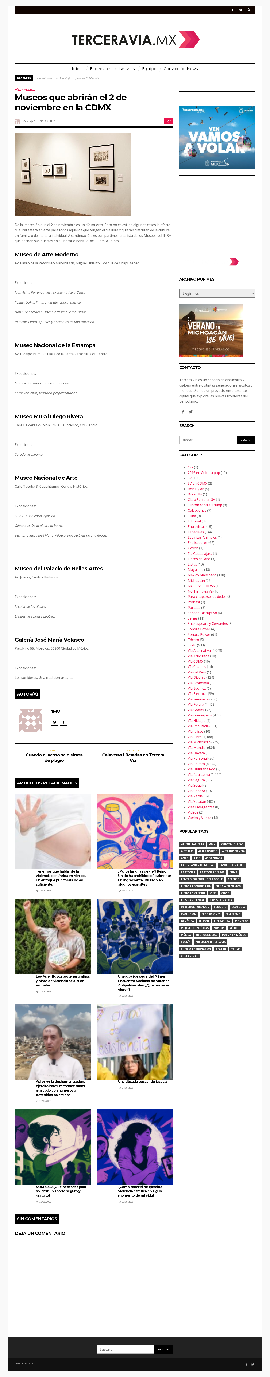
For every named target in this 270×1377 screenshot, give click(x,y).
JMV (24, 121)
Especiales (196, 532)
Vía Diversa (196, 677)
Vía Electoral (197, 693)
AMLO (185, 858)
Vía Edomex (197, 688)
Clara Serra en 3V (201, 499)
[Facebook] (233, 10)
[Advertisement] (217, 219)
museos (219, 928)
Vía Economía (198, 683)
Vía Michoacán (199, 742)
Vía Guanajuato (200, 715)
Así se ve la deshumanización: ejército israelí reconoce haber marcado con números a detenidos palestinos (60, 1088)
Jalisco (204, 921)
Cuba (192, 516)
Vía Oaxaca (196, 753)
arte (197, 858)
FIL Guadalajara (200, 553)
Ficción (193, 548)
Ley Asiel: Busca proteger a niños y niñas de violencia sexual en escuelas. (63, 980)
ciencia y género (193, 893)
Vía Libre (195, 737)
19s (190, 467)
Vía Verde (195, 796)
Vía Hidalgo (197, 720)
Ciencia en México (228, 886)
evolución (188, 914)
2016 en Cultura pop (204, 472)
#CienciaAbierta (192, 844)
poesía (185, 942)
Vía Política (196, 763)
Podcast (194, 602)
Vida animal (189, 956)
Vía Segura (196, 780)
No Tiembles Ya (200, 591)
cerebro (234, 879)
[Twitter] (240, 10)
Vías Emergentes (201, 807)
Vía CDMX (195, 661)
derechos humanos (195, 907)
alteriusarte (207, 851)
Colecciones (197, 510)
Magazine (195, 569)
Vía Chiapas (197, 666)
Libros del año (199, 559)
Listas (192, 564)
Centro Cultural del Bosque (202, 879)
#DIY (212, 844)
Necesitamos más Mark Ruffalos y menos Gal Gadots (68, 78)
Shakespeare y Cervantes (208, 623)
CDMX (233, 872)
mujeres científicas (195, 928)
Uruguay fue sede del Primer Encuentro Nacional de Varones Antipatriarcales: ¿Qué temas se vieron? (143, 983)
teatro (221, 949)
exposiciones (210, 914)
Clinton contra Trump (205, 505)
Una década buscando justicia (142, 1082)
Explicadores (198, 542)
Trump (235, 949)
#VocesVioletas (231, 844)
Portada (194, 607)
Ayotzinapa (213, 858)
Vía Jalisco (195, 731)
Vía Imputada (198, 726)
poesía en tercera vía (210, 942)
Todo (192, 645)
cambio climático (232, 865)
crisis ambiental (193, 900)
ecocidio (220, 907)
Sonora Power (199, 629)
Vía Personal (198, 758)
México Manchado (202, 575)
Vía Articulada (198, 656)
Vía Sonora (196, 790)
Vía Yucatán (197, 801)
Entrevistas (196, 526)
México (235, 928)
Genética (187, 921)
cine (213, 893)
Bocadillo (195, 494)
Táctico (193, 639)
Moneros (241, 921)
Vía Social (195, 785)
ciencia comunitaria (196, 886)
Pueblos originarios (196, 949)
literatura (222, 921)
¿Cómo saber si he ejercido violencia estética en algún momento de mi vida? (140, 1191)
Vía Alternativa (25, 90)
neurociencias (206, 935)
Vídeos (193, 812)
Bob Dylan (196, 489)
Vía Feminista (198, 699)
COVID (225, 893)
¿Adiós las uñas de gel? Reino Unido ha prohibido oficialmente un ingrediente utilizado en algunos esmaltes (144, 877)
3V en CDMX (197, 483)
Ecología (238, 907)
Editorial (194, 521)
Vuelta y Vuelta (199, 817)
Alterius (187, 851)
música (186, 935)
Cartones (188, 872)
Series (192, 618)
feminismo (232, 914)
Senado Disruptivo (202, 612)
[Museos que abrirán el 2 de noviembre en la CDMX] (73, 174)
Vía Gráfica (196, 710)
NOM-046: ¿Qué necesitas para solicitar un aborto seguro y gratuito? (61, 1191)
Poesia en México (234, 935)
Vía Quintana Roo (201, 769)
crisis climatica (221, 900)
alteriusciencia (233, 851)
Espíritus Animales (202, 537)
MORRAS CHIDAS (201, 585)
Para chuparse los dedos (207, 596)
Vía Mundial (197, 747)
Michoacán (196, 580)
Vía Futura (196, 704)
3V (190, 478)
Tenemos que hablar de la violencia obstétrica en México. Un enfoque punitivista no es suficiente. (61, 877)
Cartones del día (212, 872)
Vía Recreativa (199, 774)
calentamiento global (197, 865)
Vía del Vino (197, 672)
